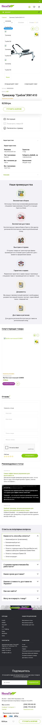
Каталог (8, 12)
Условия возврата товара (29, 655)
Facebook (4, 707)
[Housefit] (9, 695)
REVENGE (4, 633)
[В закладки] (13, 721)
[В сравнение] (33, 29)
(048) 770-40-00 (6, 650)
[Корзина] (39, 6)
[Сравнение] (29, 6)
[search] (40, 12)
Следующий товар (31, 84)
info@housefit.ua (6, 652)
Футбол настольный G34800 (13, 378)
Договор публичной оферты (30, 653)
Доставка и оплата (27, 657)
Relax (3, 631)
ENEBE (4, 622)
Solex (3, 635)
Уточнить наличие (29, 721)
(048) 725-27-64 (6, 648)
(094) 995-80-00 (29, 704)
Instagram (11, 707)
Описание (6, 175)
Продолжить (29, 455)
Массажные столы (27, 620)
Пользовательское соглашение (31, 651)
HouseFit (4, 624)
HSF (7, 91)
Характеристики (8, 140)
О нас (23, 644)
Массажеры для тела (28, 624)
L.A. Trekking (5, 629)
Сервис (24, 649)
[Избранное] (34, 6)
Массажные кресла (27, 622)
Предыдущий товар (11, 84)
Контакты (24, 646)
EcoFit (3, 620)
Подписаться (33, 682)
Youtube (4, 709)
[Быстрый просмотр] (18, 384)
